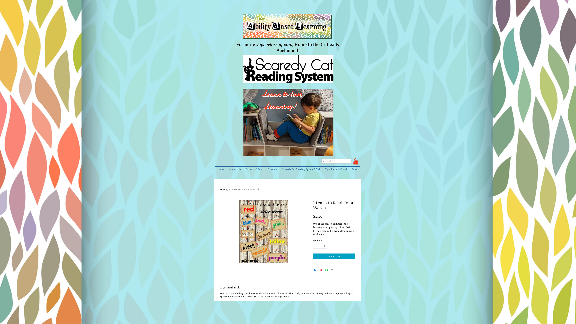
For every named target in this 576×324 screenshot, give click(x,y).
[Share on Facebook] (315, 270)
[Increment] (325, 246)
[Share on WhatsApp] (326, 270)
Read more (318, 234)
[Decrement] (315, 246)
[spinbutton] (320, 246)
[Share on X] (332, 270)
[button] (355, 161)
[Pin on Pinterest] (321, 270)
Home (223, 189)
